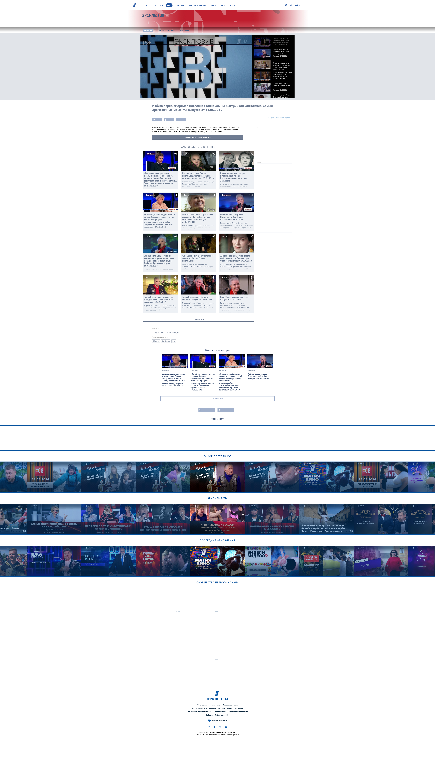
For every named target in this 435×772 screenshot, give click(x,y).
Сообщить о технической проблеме (279, 118)
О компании (202, 705)
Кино (173, 341)
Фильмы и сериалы (197, 5)
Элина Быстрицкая (173, 333)
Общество (156, 341)
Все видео (239, 708)
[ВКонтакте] (157, 119)
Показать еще (198, 319)
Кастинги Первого (225, 708)
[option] (273, 41)
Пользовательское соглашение (199, 711)
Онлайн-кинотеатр (230, 705)
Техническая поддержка (238, 711)
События (209, 715)
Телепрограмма (227, 5)
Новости (159, 5)
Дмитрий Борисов (158, 333)
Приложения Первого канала (204, 708)
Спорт (213, 5)
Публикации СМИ (222, 715)
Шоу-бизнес (166, 341)
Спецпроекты (214, 705)
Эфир (148, 5)
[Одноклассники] (169, 119)
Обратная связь (220, 711)
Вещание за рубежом (219, 720)
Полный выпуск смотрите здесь (198, 137)
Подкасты (179, 5)
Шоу (169, 5)
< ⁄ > (179, 119)
